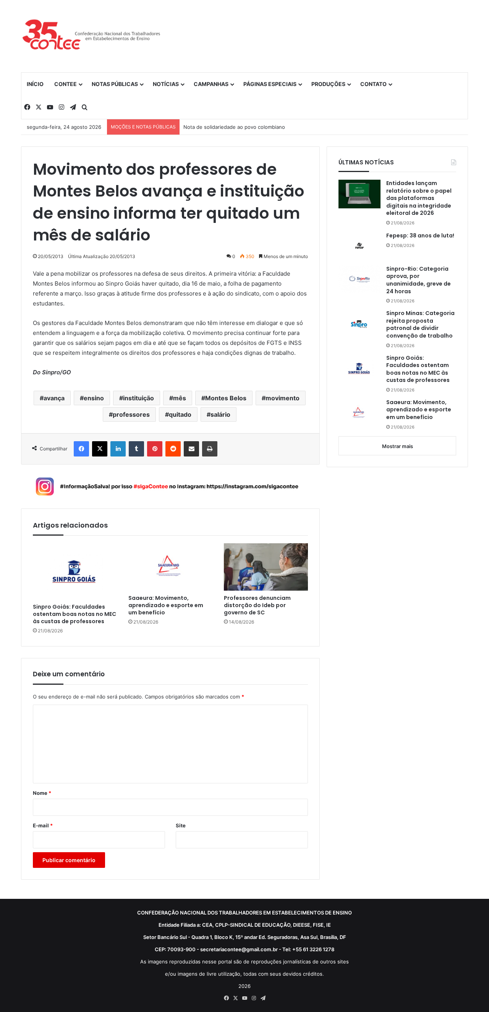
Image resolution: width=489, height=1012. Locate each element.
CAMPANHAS (211, 84)
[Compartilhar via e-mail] (191, 448)
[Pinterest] (154, 448)
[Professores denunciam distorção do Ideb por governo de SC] (266, 567)
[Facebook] (81, 448)
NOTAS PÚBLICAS (115, 84)
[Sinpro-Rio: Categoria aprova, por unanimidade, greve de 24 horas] (359, 279)
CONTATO (373, 84)
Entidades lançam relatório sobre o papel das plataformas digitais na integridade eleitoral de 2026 (419, 198)
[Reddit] (173, 448)
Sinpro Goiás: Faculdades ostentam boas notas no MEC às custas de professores (74, 614)
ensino (94, 398)
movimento (283, 398)
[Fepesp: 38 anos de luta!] (359, 246)
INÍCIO (35, 84)
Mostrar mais (397, 446)
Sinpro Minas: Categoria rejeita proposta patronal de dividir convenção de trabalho (420, 324)
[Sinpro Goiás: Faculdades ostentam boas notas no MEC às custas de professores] (75, 571)
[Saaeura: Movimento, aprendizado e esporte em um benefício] (170, 567)
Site (181, 825)
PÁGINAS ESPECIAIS (269, 84)
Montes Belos (225, 398)
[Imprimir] (209, 448)
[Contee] (91, 36)
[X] (99, 448)
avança (54, 398)
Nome (42, 793)
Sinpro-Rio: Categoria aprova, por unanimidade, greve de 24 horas (418, 280)
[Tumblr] (136, 448)
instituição (138, 398)
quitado (180, 414)
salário (220, 414)
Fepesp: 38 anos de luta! (420, 235)
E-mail (43, 825)
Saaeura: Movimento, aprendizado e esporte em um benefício (165, 605)
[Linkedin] (118, 448)
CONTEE (65, 84)
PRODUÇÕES (328, 84)
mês (179, 398)
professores (131, 414)
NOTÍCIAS (166, 84)
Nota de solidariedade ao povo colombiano (234, 127)
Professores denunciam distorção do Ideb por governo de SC (257, 605)
